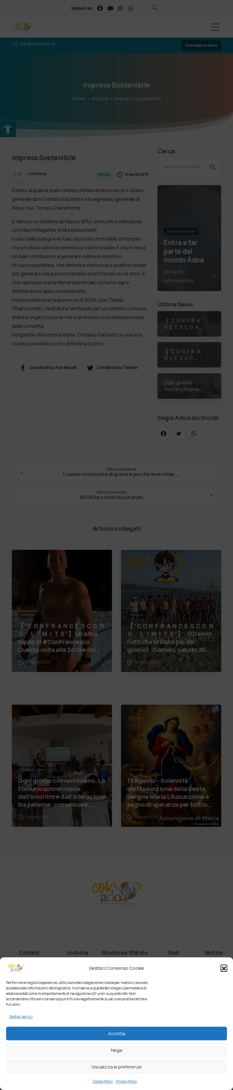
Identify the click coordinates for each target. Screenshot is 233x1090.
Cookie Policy (103, 1081)
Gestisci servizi (20, 1016)
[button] (224, 968)
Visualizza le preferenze (116, 1067)
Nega (116, 1050)
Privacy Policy (126, 1081)
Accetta (116, 1033)
